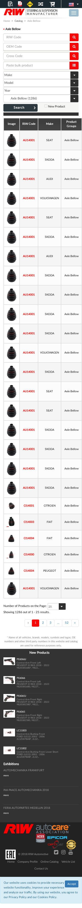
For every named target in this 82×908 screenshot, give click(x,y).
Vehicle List (68, 861)
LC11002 (21, 748)
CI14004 (29, 538)
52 (67, 622)
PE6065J (21, 696)
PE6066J (21, 659)
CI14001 (29, 505)
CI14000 (29, 554)
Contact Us (41, 868)
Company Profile (28, 861)
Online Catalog (50, 861)
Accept (71, 884)
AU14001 (29, 140)
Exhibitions (11, 764)
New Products (39, 652)
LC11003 (21, 730)
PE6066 (21, 678)
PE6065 (21, 711)
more (6, 775)
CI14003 (29, 522)
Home (11, 861)
